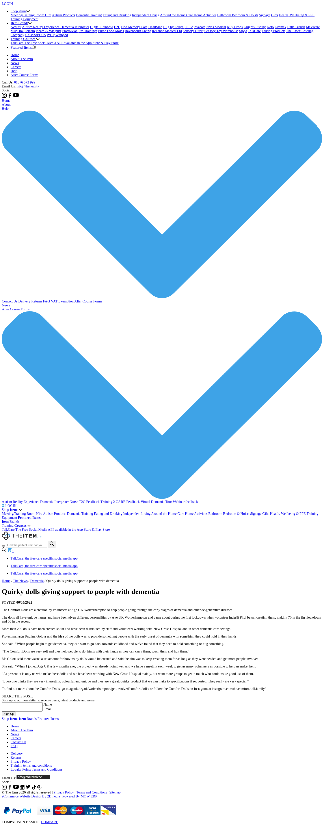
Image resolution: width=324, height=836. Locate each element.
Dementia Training (89, 15)
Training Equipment (24, 19)
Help (14, 71)
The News (20, 581)
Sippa (243, 31)
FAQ (46, 301)
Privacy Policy (21, 761)
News (15, 63)
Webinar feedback (185, 502)
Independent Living (145, 15)
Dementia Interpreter (74, 27)
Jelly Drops (235, 27)
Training (14, 525)
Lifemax (280, 27)
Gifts (274, 15)
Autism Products (63, 15)
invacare (199, 27)
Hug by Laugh (173, 27)
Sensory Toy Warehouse (221, 31)
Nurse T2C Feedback (85, 502)
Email (47, 709)
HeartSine (155, 27)
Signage (264, 15)
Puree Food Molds (111, 31)
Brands (10, 521)
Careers (16, 67)
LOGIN (7, 4)
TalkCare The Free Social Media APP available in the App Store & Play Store (65, 43)
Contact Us (9, 301)
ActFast (16, 27)
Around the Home (173, 15)
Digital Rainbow (101, 27)
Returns (36, 301)
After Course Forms (24, 75)
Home (15, 55)
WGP (50, 35)
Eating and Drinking (117, 15)
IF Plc (188, 27)
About (6, 104)
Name (47, 704)
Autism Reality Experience (41, 27)
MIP (14, 31)
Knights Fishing (255, 27)
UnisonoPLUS (35, 35)
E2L (117, 27)
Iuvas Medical (216, 27)
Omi (20, 31)
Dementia (37, 581)
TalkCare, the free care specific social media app (44, 558)
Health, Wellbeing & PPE (297, 15)
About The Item (22, 59)
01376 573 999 (24, 82)
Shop (10, 510)
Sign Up (9, 714)
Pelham (29, 31)
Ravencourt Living (138, 31)
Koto (270, 27)
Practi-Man (70, 31)
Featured (48, 719)
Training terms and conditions (31, 765)
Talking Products (273, 31)
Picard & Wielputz (48, 31)
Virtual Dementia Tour (156, 502)
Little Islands (296, 27)
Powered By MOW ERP (79, 796)
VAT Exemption (62, 301)
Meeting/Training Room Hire (31, 15)
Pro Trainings (87, 31)
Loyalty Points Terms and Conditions (36, 769)
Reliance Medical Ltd (167, 31)
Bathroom (224, 15)
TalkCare (254, 31)
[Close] (162, 826)
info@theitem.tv (28, 86)
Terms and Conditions (91, 792)
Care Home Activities (201, 15)
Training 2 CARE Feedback (120, 502)
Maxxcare (313, 27)
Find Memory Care (134, 27)
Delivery (24, 301)
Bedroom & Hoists (245, 15)
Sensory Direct (193, 31)
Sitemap (115, 792)
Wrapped (61, 35)
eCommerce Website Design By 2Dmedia (31, 796)
